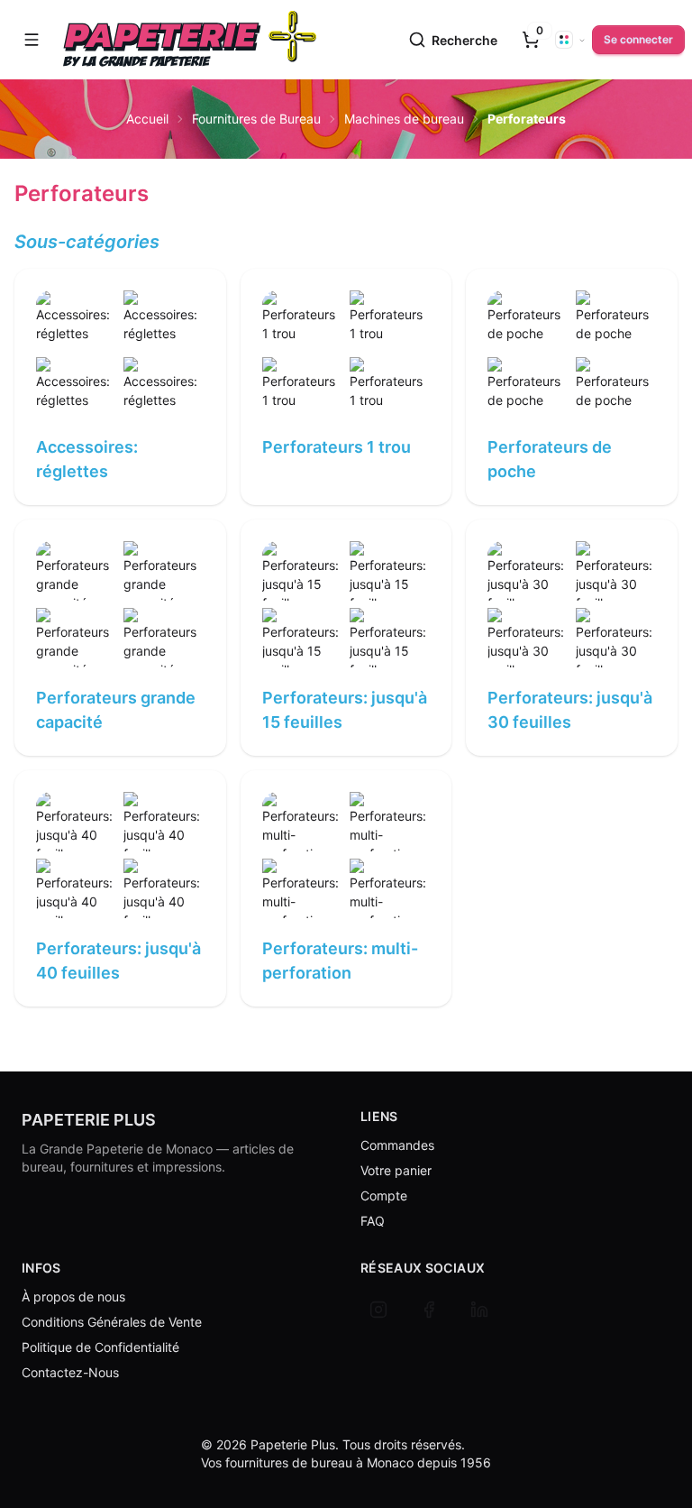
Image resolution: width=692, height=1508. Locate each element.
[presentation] (531, 40)
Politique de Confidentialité (100, 1347)
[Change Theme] (570, 39)
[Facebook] (429, 1310)
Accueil (147, 118)
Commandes (397, 1145)
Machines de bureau (404, 118)
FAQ (372, 1220)
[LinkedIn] (479, 1310)
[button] (31, 40)
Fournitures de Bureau (256, 118)
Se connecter (638, 39)
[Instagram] (378, 1310)
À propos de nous (73, 1296)
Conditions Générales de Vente (112, 1321)
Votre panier (396, 1170)
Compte (383, 1195)
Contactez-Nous (70, 1372)
